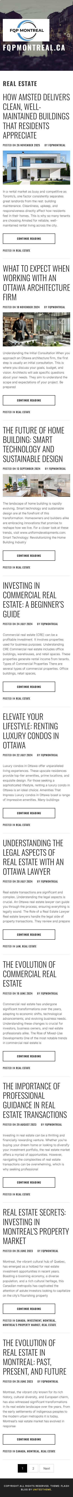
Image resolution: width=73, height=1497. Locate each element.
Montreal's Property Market (21, 1325)
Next (46, 1468)
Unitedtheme (42, 1489)
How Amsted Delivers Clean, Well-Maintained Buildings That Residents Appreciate (36, 116)
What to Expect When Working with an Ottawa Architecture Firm (36, 282)
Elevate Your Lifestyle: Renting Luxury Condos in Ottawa (31, 730)
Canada (20, 1320)
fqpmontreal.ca (34, 47)
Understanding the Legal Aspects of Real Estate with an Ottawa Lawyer (33, 857)
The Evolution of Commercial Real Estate (29, 973)
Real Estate (23, 250)
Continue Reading (29, 238)
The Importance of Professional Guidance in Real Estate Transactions (35, 1100)
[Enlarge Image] (61, 159)
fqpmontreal (57, 145)
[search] (68, 35)
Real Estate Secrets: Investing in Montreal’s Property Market (36, 1226)
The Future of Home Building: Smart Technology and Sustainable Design (33, 444)
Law (18, 946)
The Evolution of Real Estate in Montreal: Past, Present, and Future (34, 1357)
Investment (34, 1320)
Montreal (49, 1320)
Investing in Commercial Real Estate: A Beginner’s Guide (33, 599)
